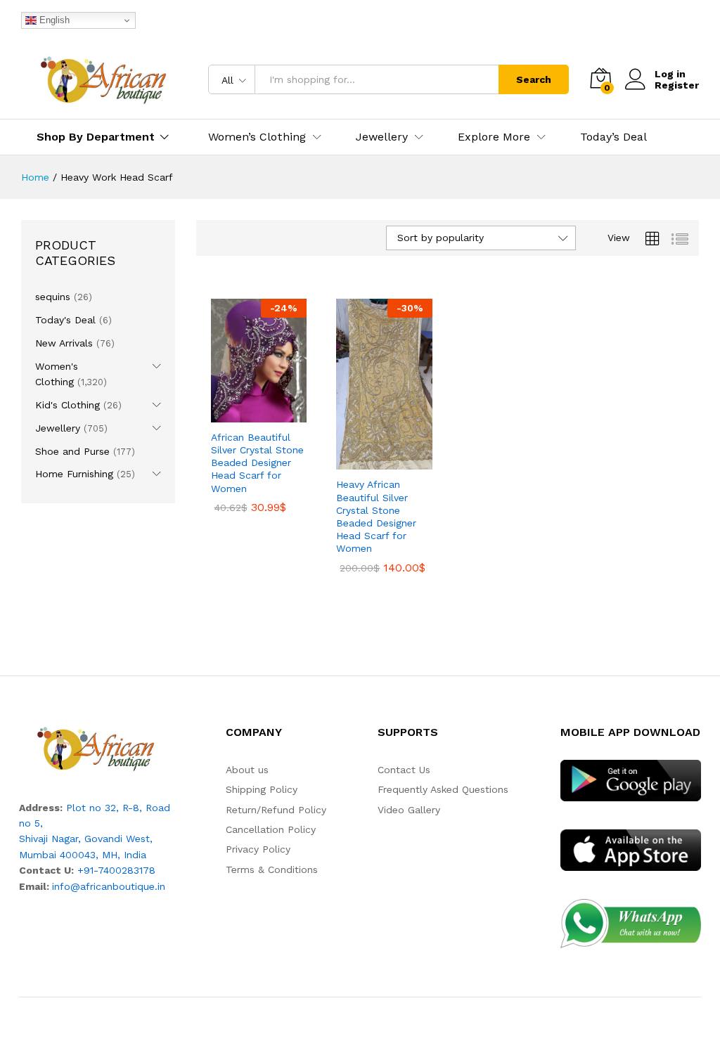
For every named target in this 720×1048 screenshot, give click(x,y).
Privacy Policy (258, 849)
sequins (52, 296)
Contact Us (404, 769)
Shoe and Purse (72, 451)
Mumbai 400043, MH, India (82, 854)
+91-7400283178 (116, 870)
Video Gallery (409, 809)
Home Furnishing (74, 473)
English (53, 20)
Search (533, 79)
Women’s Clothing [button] (257, 137)
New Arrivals (64, 343)
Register (677, 85)
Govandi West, (118, 838)
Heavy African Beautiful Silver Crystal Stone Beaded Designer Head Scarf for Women (376, 516)
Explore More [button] (494, 137)
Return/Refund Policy (276, 809)
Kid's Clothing (67, 404)
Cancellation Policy (271, 829)
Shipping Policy (261, 789)
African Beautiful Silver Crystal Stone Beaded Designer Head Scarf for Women (257, 463)
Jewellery (57, 428)
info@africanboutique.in (108, 886)
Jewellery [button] (382, 137)
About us (247, 769)
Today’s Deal (613, 137)
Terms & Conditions (272, 869)
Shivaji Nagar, (51, 838)
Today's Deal (65, 319)
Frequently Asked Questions (443, 789)
